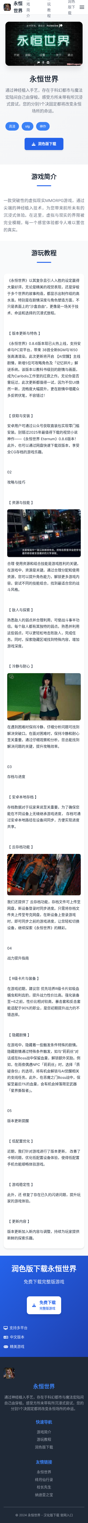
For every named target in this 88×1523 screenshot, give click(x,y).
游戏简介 (44, 1432)
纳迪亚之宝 (44, 1494)
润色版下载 (47, 143)
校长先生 (44, 1487)
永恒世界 (44, 1472)
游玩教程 (44, 1439)
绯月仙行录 (44, 1479)
